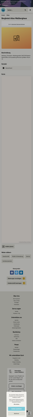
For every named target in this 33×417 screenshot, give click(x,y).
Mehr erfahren (16, 404)
